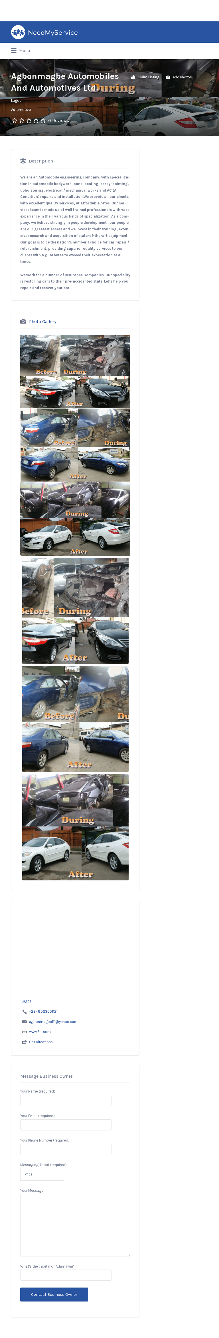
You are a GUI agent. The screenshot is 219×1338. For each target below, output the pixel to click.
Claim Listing (148, 77)
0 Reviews (58, 120)
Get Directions (41, 1042)
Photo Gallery (42, 321)
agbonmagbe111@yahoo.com (53, 1022)
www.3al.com (40, 1032)
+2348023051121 (43, 1011)
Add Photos (182, 77)
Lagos (16, 100)
